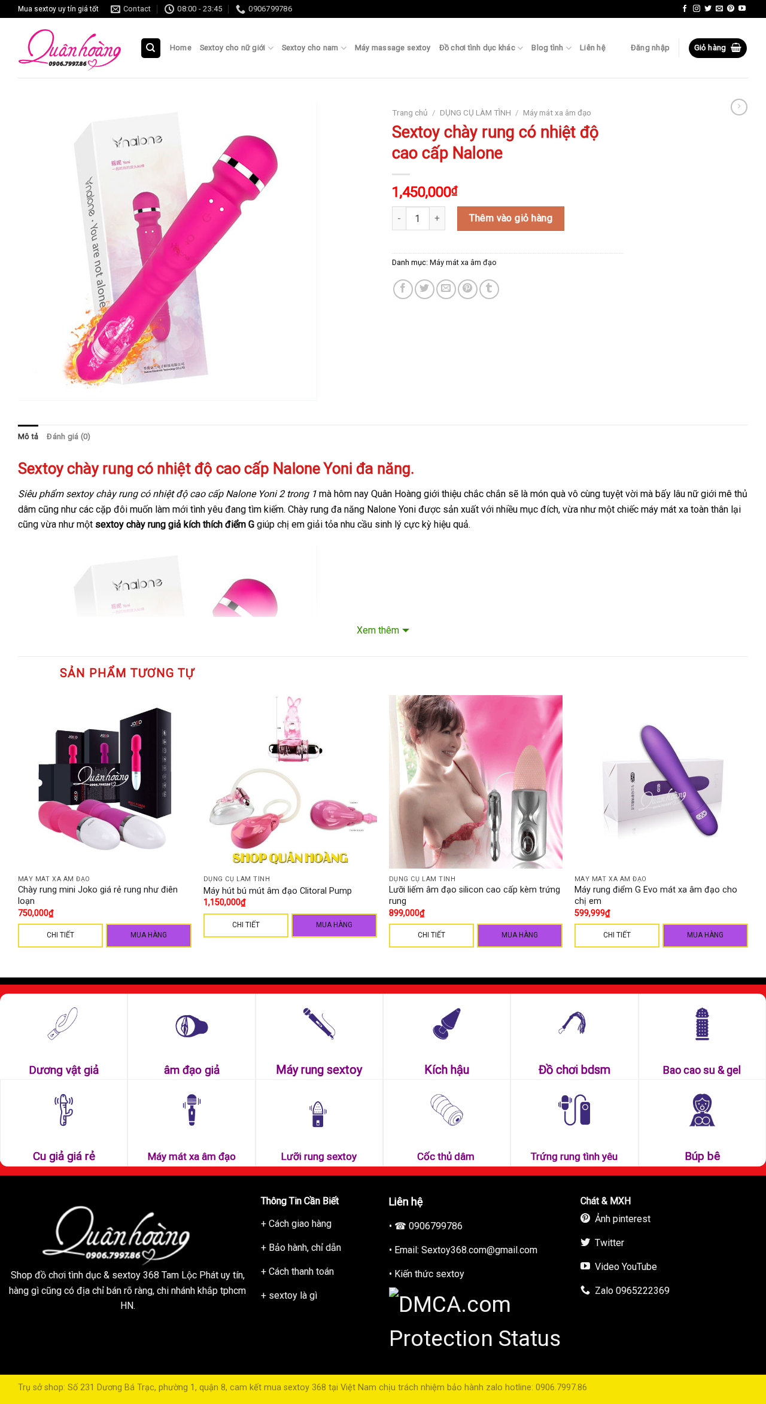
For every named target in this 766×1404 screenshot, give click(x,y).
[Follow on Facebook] (684, 9)
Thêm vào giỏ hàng (510, 218)
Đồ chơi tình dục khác (477, 47)
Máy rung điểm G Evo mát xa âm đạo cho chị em (655, 895)
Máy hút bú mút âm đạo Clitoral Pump (277, 891)
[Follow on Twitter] (708, 9)
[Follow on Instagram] (696, 9)
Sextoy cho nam (310, 47)
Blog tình (547, 47)
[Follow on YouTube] (742, 9)
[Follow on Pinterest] (730, 9)
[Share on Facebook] (403, 289)
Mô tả (28, 436)
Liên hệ (593, 47)
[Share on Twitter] (424, 289)
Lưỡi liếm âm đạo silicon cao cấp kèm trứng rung (474, 895)
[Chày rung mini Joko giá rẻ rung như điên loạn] (105, 782)
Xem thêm (378, 630)
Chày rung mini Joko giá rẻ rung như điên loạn (98, 895)
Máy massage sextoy (393, 47)
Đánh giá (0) (68, 436)
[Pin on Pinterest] (468, 289)
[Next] (747, 835)
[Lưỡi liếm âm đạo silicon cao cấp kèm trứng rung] (476, 782)
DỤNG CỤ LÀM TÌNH (475, 112)
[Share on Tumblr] (489, 289)
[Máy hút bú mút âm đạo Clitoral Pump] (290, 782)
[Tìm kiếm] (151, 48)
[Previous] (19, 835)
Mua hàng (148, 935)
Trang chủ (410, 112)
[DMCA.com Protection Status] (479, 1320)
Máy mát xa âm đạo (557, 112)
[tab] (28, 437)
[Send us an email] (719, 9)
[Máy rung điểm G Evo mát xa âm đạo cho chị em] (661, 782)
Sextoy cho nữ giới (233, 47)
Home (181, 47)
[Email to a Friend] (446, 289)
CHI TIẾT (60, 935)
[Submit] (177, 83)
